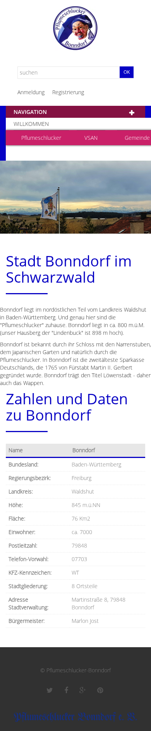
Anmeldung (31, 92)
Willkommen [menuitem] (31, 123)
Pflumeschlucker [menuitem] (41, 137)
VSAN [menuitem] (91, 137)
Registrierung (68, 92)
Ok (127, 72)
